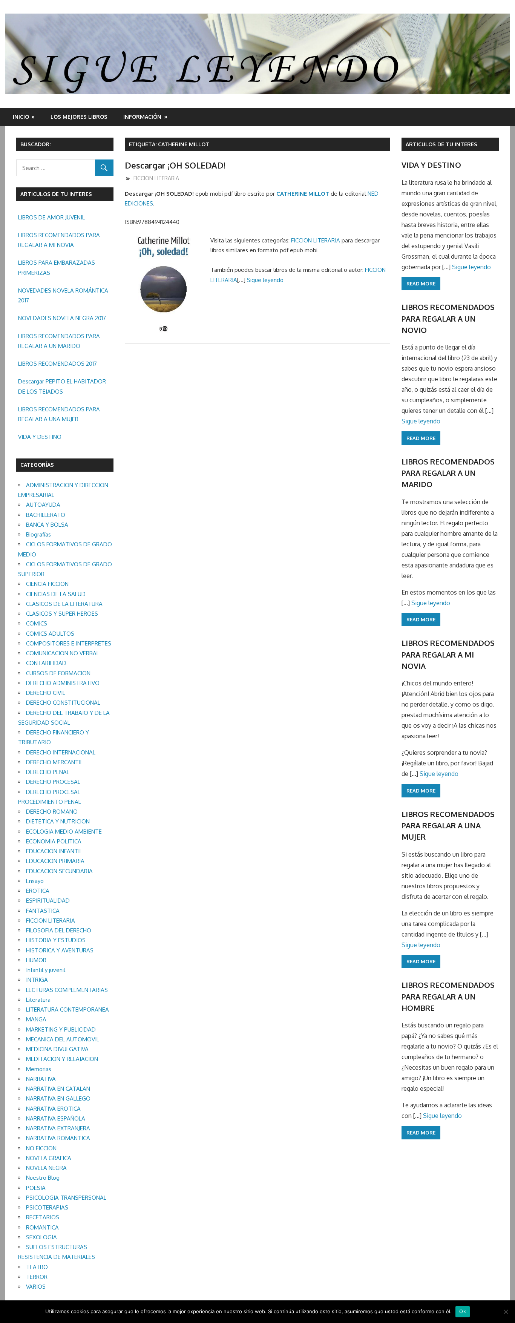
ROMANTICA (42, 1227)
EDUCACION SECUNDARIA (59, 871)
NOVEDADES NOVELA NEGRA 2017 (62, 318)
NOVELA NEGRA (46, 1167)
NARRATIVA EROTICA (53, 1108)
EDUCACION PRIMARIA (55, 861)
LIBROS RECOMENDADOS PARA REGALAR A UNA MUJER (59, 414)
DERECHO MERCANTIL (54, 762)
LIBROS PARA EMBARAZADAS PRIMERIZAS (56, 267)
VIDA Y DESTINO (39, 436)
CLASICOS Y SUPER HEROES (62, 613)
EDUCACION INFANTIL (54, 851)
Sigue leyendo (265, 280)
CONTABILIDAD (46, 663)
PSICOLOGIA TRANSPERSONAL (66, 1197)
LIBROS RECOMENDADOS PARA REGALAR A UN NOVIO (448, 318)
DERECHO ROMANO (52, 811)
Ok (462, 1311)
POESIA (36, 1187)
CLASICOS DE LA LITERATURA (64, 603)
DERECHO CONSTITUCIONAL (63, 702)
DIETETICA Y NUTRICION (58, 821)
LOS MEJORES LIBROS (79, 116)
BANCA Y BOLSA (47, 524)
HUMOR (36, 960)
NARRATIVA (41, 1078)
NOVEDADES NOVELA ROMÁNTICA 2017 (63, 295)
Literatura (38, 999)
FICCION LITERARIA (156, 178)
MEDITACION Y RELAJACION (62, 1058)
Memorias (38, 1069)
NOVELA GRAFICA (48, 1158)
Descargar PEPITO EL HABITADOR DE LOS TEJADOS (62, 386)
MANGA (36, 1019)
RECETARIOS (42, 1217)
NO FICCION (41, 1148)
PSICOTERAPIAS (47, 1207)
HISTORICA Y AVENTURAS (59, 950)
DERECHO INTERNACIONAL (60, 752)
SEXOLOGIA (41, 1237)
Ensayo (35, 881)
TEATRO (37, 1267)
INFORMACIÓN (142, 116)
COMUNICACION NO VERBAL (62, 653)
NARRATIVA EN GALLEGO (58, 1098)
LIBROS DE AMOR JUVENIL (51, 217)
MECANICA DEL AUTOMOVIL (62, 1039)
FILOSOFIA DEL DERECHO (58, 930)
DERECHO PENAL (47, 772)
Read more (420, 284)
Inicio (21, 116)
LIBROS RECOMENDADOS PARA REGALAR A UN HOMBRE (448, 996)
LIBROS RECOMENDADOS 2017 (57, 363)
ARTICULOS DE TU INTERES (441, 144)
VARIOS (36, 1286)
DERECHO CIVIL (45, 692)
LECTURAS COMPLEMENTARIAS (67, 989)
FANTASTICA (43, 910)
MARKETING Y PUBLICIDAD (61, 1029)
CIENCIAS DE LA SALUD (56, 594)
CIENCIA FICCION (47, 583)
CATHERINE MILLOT (302, 193)
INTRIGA (37, 979)
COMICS (36, 623)
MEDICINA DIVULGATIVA (57, 1049)
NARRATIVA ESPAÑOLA (55, 1118)
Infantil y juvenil (45, 969)
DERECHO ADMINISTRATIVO (63, 683)
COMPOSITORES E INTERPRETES (68, 643)
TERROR (37, 1276)
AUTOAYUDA (43, 504)
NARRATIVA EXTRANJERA (58, 1128)
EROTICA (37, 890)
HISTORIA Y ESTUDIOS (56, 940)
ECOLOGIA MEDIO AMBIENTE (64, 831)
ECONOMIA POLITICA (53, 841)
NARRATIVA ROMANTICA (58, 1138)
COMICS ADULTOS (50, 633)
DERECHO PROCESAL (53, 781)
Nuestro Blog (43, 1177)
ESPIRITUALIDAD (48, 900)
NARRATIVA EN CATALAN (58, 1088)
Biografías (38, 534)
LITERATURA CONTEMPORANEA (67, 1009)
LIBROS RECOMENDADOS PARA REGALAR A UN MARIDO (59, 341)
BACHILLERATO (45, 514)
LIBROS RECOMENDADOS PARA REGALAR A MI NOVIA (59, 239)
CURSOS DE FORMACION (58, 673)
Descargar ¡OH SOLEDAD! (175, 165)
